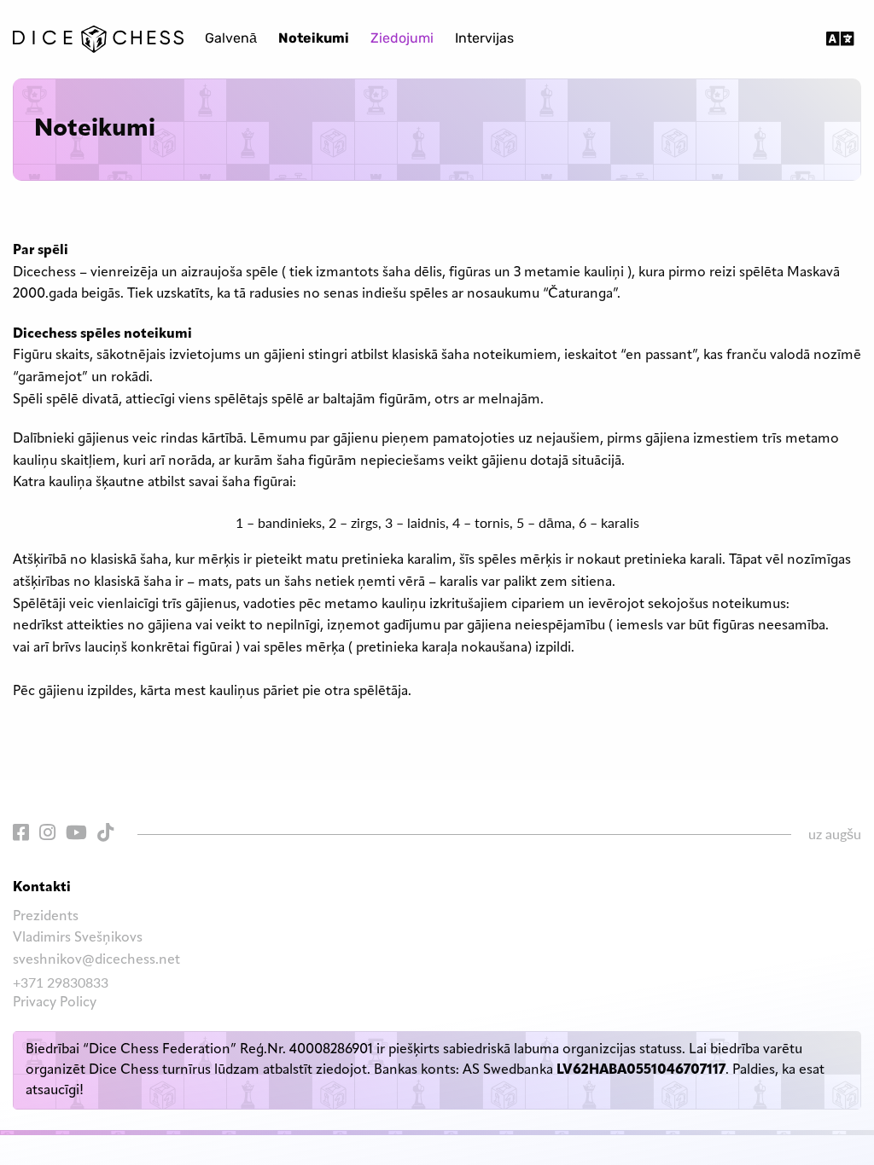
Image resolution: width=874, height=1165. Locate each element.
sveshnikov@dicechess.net (96, 960)
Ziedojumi (402, 39)
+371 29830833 (60, 982)
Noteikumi (313, 39)
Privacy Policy (54, 1003)
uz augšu (834, 833)
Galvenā (231, 39)
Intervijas (484, 39)
